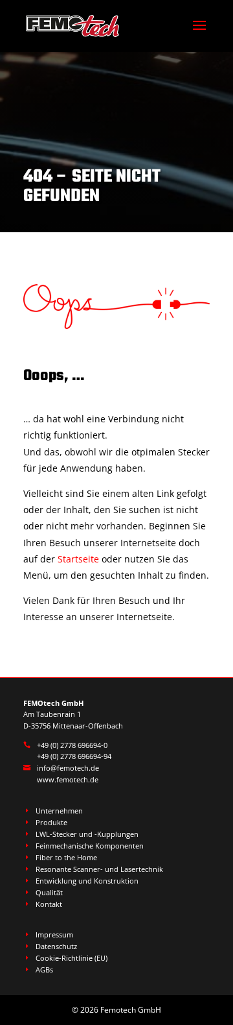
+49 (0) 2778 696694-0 (72, 745)
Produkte (51, 822)
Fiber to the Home (66, 857)
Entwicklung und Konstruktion (87, 881)
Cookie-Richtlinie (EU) (71, 958)
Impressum (54, 934)
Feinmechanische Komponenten (90, 845)
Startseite (78, 559)
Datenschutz (56, 946)
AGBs (44, 969)
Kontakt (49, 904)
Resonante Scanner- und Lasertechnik (99, 869)
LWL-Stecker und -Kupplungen (87, 834)
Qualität (49, 892)
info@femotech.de (68, 768)
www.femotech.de (67, 779)
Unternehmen (59, 810)
